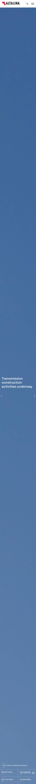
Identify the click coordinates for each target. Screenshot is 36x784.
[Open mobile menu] (32, 3)
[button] (1, 395)
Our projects (25, 772)
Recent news (7, 772)
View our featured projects (17, 765)
